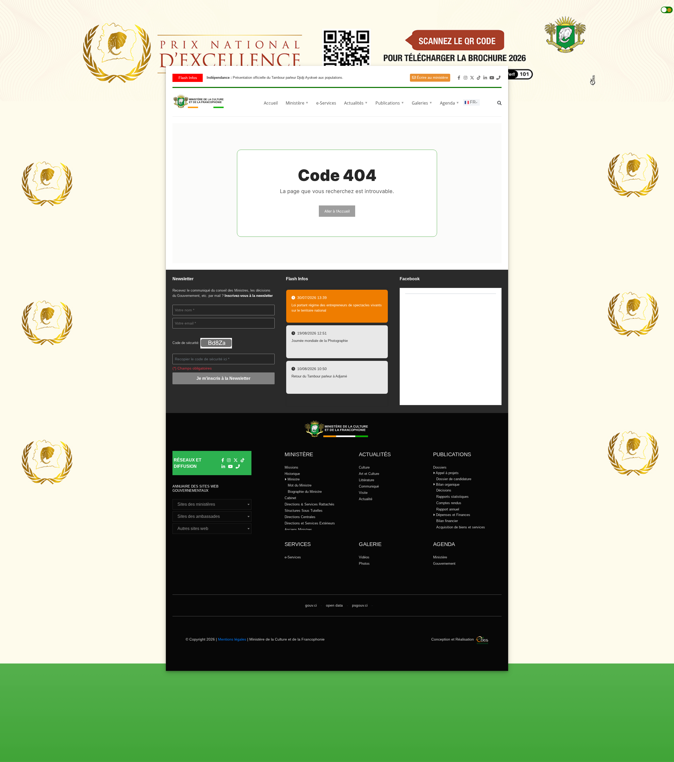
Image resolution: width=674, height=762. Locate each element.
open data (334, 605)
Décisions (443, 490)
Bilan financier (447, 521)
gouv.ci (311, 605)
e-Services (326, 103)
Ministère (440, 557)
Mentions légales (232, 639)
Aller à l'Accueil (337, 211)
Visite (363, 493)
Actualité (365, 499)
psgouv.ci (360, 605)
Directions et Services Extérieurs (310, 523)
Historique (292, 474)
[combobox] (211, 504)
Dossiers (440, 467)
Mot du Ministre (299, 485)
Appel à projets (447, 473)
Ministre (293, 479)
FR (472, 102)
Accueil (271, 103)
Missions (291, 467)
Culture (364, 467)
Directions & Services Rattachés (309, 504)
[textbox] (212, 504)
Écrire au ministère (432, 77)
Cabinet (290, 498)
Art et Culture (369, 474)
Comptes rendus (448, 503)
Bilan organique (447, 484)
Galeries (423, 103)
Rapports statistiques (452, 497)
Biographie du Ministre (305, 492)
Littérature (366, 480)
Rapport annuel (447, 509)
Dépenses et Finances (452, 515)
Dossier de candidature (453, 479)
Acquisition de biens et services (460, 527)
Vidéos (364, 557)
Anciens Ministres (298, 530)
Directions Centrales (300, 517)
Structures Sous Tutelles (304, 511)
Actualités (356, 103)
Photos (364, 564)
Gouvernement (444, 564)
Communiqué (369, 486)
